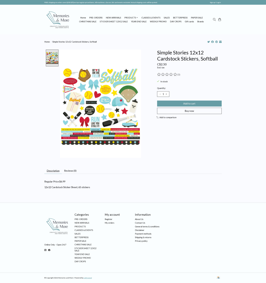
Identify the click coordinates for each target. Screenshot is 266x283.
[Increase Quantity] (166, 94)
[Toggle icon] (214, 19)
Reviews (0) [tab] (70, 170)
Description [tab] (53, 170)
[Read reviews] (167, 74)
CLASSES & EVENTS (150, 17)
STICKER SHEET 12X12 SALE (114, 21)
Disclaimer (139, 230)
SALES (167, 17)
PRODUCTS (80, 226)
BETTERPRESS (180, 17)
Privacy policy (141, 241)
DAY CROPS (175, 21)
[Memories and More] (58, 19)
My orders (109, 223)
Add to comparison (168, 117)
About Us (139, 219)
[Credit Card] (218, 277)
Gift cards (189, 21)
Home (83, 17)
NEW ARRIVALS (113, 17)
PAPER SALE (197, 17)
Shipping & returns (143, 237)
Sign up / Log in (215, 2)
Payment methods (143, 234)
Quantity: (161, 88)
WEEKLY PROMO (158, 21)
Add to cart (189, 103)
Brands (200, 21)
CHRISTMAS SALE (87, 21)
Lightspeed (88, 278)
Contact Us (140, 223)
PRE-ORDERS (96, 17)
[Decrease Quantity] (160, 94)
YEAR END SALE (139, 21)
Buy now (189, 110)
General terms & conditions (147, 226)
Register (108, 219)
